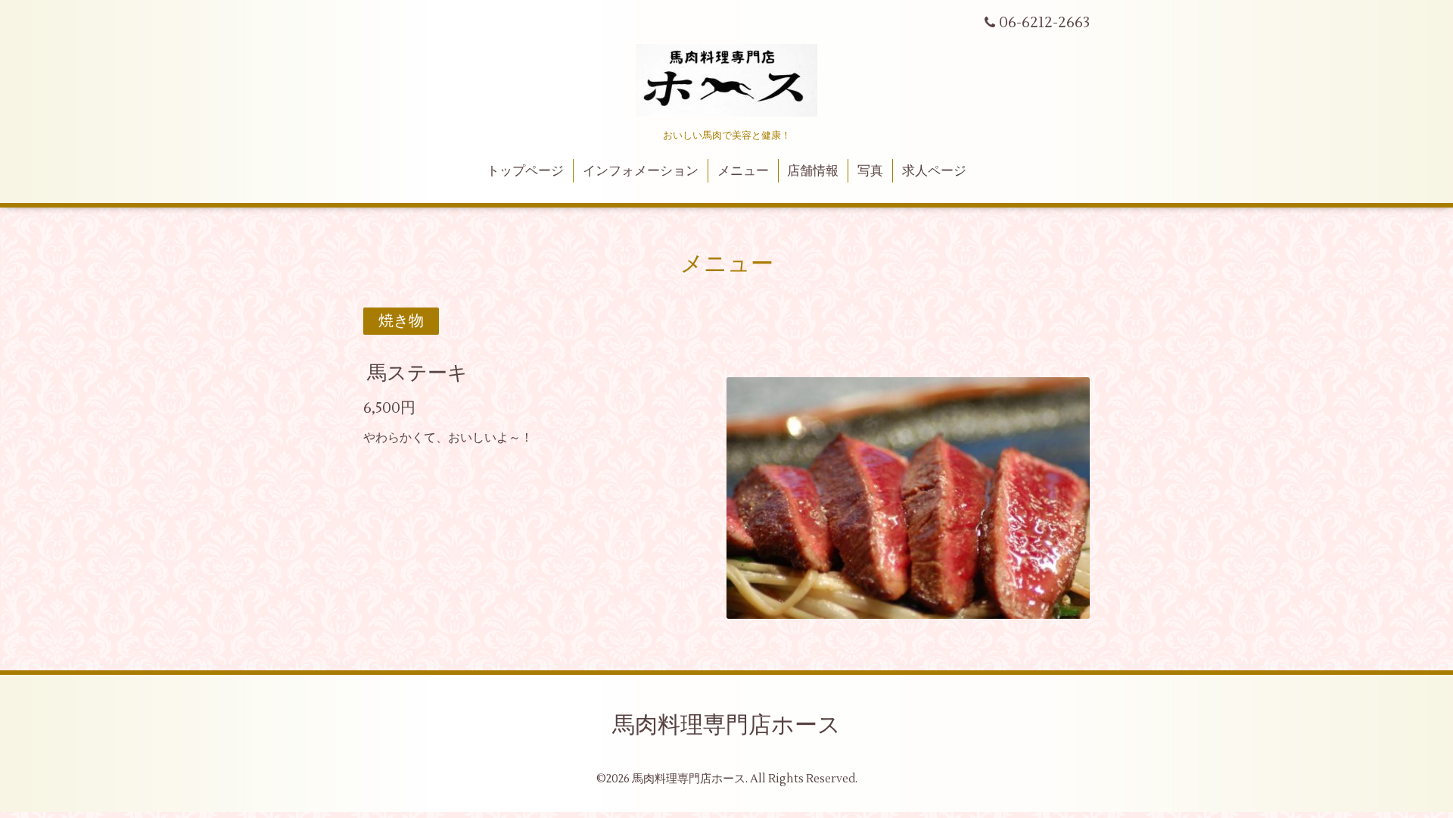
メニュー (743, 171)
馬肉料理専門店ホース (726, 725)
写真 (870, 171)
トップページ (525, 171)
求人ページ (934, 171)
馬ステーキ (417, 373)
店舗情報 (813, 171)
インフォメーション (640, 171)
